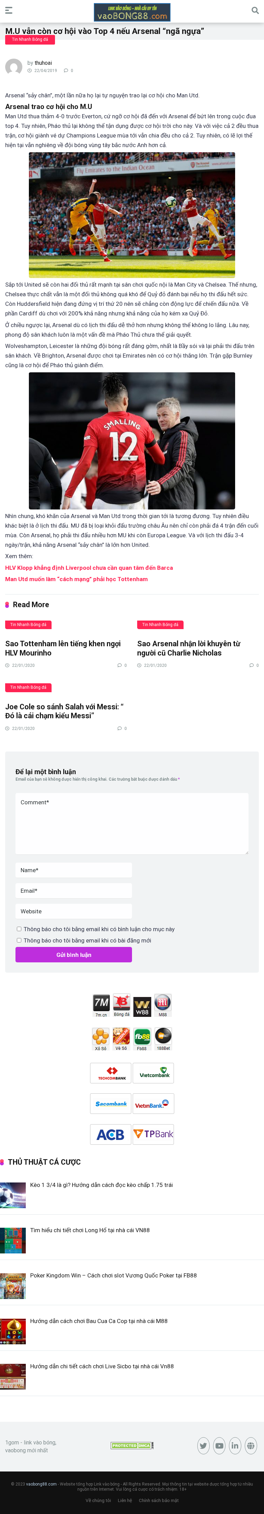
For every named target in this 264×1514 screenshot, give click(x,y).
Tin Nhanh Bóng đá (30, 39)
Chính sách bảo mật (159, 1500)
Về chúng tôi (98, 1500)
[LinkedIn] (235, 1445)
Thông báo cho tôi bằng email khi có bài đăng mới (87, 940)
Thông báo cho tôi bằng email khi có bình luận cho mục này (99, 929)
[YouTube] (219, 1445)
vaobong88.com (41, 1484)
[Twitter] (203, 1445)
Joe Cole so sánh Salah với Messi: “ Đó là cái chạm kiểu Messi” (64, 711)
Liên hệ (125, 1500)
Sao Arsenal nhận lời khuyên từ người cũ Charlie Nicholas (188, 648)
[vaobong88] (132, 12)
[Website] (251, 1445)
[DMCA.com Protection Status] (132, 1447)
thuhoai (43, 63)
